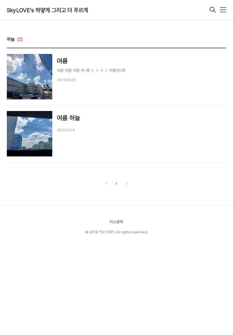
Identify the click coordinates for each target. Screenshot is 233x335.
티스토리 (116, 221)
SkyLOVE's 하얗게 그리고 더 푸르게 (47, 10)
